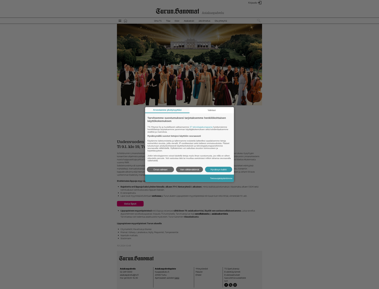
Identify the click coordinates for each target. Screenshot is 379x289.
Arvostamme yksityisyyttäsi (167, 109)
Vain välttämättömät (189, 169)
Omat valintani (160, 169)
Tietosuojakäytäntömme (221, 178)
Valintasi (212, 110)
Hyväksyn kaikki (219, 169)
